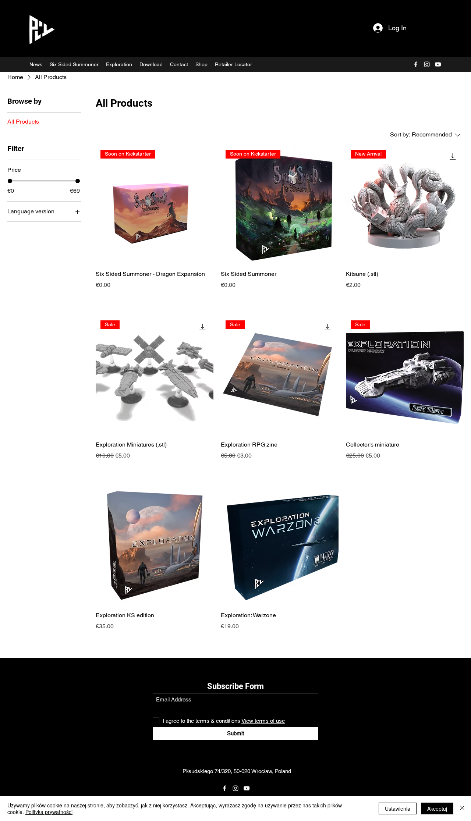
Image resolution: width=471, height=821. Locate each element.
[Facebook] (415, 64)
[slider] (10, 181)
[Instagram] (427, 64)
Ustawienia (397, 808)
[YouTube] (438, 64)
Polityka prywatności (48, 811)
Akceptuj (437, 808)
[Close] (462, 808)
